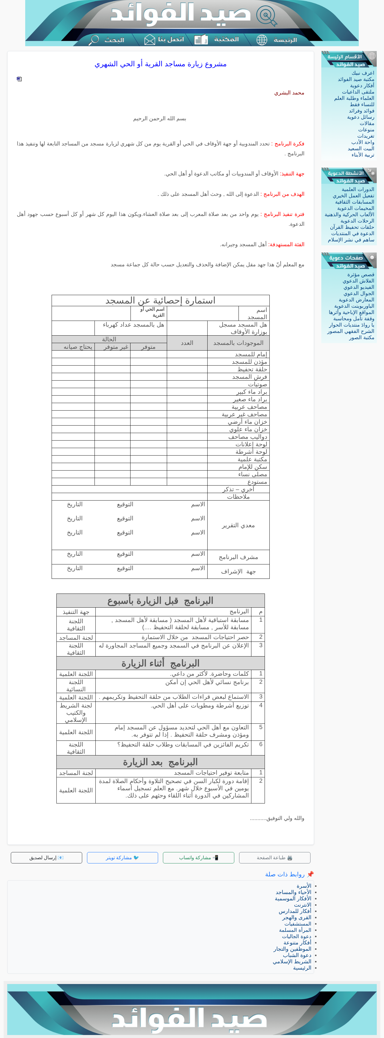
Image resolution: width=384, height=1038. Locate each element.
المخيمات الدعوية (355, 208)
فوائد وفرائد (361, 111)
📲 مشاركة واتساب (198, 857)
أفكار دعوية (362, 85)
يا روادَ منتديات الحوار (351, 325)
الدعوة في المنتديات (352, 233)
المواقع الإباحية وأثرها (351, 312)
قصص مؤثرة (360, 274)
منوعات (366, 130)
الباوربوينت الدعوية (354, 306)
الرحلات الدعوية (357, 221)
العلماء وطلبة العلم (354, 98)
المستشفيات (297, 924)
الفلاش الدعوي (358, 281)
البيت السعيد (361, 148)
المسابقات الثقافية (354, 202)
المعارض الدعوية (356, 300)
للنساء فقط (362, 104)
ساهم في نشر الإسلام (351, 240)
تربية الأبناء (363, 155)
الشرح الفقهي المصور (350, 331)
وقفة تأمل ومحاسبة (353, 319)
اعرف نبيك (363, 73)
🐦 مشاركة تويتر (122, 857)
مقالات (367, 123)
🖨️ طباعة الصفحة (275, 857)
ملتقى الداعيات (358, 92)
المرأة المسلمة (295, 930)
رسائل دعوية (360, 117)
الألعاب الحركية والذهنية (349, 214)
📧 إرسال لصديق (46, 857)
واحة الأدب (362, 142)
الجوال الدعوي (359, 293)
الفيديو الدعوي (359, 287)
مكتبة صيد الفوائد (356, 79)
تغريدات (365, 136)
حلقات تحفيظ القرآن (352, 227)
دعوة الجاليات (296, 936)
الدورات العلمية (358, 189)
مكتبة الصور (361, 337)
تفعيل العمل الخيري (353, 196)
